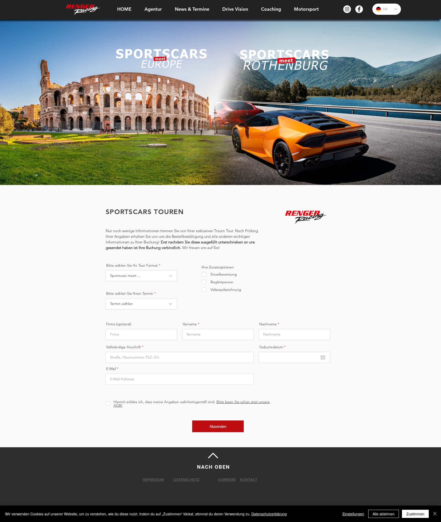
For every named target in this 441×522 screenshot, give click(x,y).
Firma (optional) (118, 324)
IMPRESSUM (153, 479)
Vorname (190, 324)
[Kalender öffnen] (323, 357)
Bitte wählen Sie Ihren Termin (129, 293)
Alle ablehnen (384, 513)
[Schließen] (435, 514)
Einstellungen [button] (353, 513)
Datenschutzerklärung (269, 513)
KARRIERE (227, 479)
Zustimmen (415, 513)
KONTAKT (248, 479)
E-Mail (111, 368)
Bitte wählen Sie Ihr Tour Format (132, 265)
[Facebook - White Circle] (359, 9)
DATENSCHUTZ (186, 479)
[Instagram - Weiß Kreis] (347, 9)
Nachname (268, 324)
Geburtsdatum (273, 347)
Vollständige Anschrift (123, 347)
